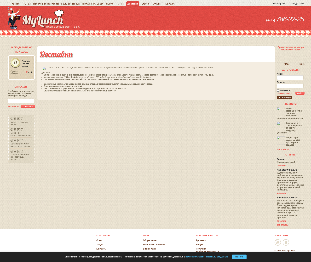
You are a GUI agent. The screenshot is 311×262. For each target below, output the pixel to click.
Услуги (109, 3)
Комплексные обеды (154, 244)
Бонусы (200, 244)
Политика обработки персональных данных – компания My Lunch (68, 3)
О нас (27, 3)
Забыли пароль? (284, 93)
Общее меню (149, 240)
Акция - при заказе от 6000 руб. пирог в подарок (293, 141)
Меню (120, 3)
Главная (15, 3)
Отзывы (157, 3)
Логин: (280, 74)
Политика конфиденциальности (207, 250)
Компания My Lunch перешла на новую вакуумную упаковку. (289, 128)
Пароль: (281, 82)
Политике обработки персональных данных (206, 257)
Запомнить (285, 90)
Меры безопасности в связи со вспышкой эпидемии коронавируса (290, 113)
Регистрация (285, 98)
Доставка (132, 3)
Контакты (170, 3)
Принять (239, 257)
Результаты (13, 106)
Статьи (145, 3)
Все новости (283, 149)
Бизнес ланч (149, 249)
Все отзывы (282, 225)
